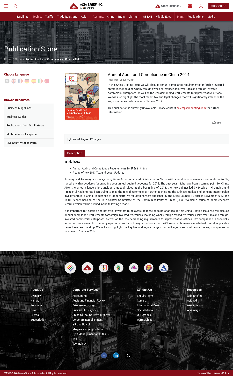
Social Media (145, 310)
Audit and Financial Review (89, 300)
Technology (79, 343)
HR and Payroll (81, 324)
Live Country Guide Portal (21, 143)
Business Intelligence (85, 310)
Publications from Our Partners (25, 125)
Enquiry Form (145, 296)
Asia (84, 16)
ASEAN (147, 16)
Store (18, 59)
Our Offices (144, 315)
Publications (195, 16)
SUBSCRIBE (218, 6)
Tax (74, 339)
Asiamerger (194, 310)
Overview (36, 296)
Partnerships (144, 320)
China (110, 16)
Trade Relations (67, 16)
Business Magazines (18, 108)
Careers (141, 300)
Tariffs (49, 16)
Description (74, 153)
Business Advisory (83, 305)
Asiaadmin (193, 305)
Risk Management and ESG (89, 334)
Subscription (38, 320)
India (121, 16)
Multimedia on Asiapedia (21, 134)
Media (211, 16)
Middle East (163, 16)
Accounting (79, 296)
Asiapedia (193, 300)
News (34, 310)
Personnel (36, 305)
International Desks (149, 305)
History (35, 300)
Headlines (22, 16)
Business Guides (16, 117)
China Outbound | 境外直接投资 (91, 315)
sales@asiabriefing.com (191, 108)
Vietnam (134, 16)
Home (7, 59)
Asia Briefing (194, 296)
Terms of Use (204, 373)
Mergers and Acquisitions (87, 329)
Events (35, 315)
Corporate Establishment (87, 320)
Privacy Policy (221, 373)
